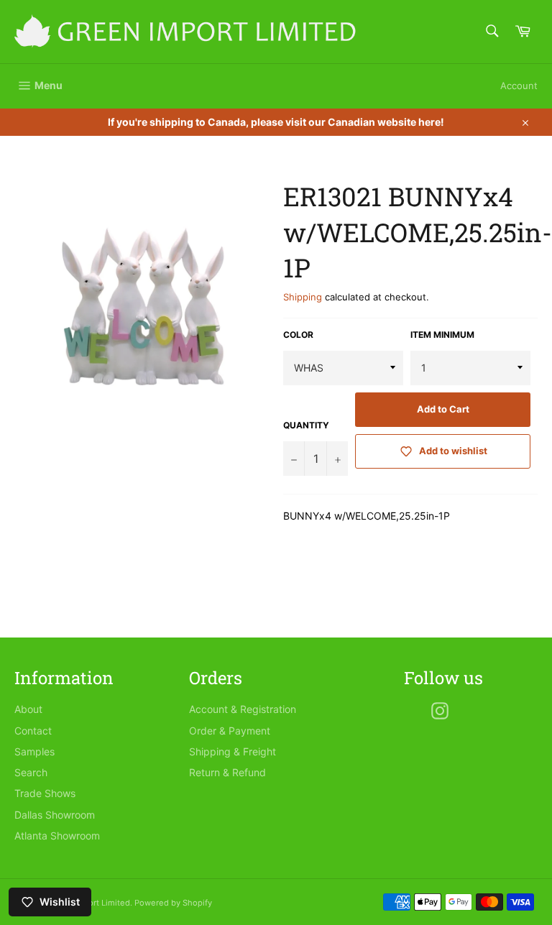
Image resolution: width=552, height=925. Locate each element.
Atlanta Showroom (57, 835)
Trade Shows (44, 793)
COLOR (298, 334)
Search (30, 772)
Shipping (302, 297)
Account (519, 85)
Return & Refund (227, 772)
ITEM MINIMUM (442, 334)
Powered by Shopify (173, 903)
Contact (33, 730)
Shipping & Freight (232, 751)
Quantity (306, 425)
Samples (34, 751)
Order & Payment (229, 730)
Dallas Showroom (54, 815)
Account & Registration (242, 709)
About (28, 709)
